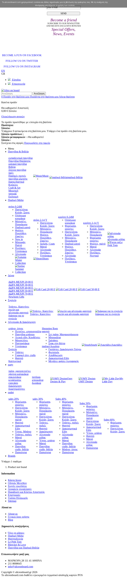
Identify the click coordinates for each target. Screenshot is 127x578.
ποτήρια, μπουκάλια (37, 378)
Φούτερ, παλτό (98, 243)
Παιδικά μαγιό (22, 227)
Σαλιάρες (53, 340)
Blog (10, 519)
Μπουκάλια (54, 337)
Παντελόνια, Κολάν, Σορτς (22, 211)
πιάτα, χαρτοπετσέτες (19, 371)
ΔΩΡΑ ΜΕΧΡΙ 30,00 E (20, 284)
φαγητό (45, 331)
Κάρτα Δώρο (14, 480)
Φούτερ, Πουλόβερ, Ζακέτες (21, 233)
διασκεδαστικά (16, 181)
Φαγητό (19, 358)
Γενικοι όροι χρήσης (18, 516)
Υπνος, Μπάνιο (23, 431)
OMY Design (86, 381)
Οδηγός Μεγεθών (17, 483)
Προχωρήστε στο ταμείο (37, 143)
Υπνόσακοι (21, 346)
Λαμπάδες (116, 344)
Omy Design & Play (61, 380)
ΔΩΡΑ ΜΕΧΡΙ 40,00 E (20, 287)
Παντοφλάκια (22, 343)
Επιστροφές (14, 495)
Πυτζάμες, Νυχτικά (95, 254)
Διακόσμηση (46, 431)
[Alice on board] (10, 90)
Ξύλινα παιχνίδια (17, 169)
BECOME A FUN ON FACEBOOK (22, 55)
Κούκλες (13, 184)
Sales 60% (109, 419)
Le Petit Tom (115, 244)
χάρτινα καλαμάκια (18, 374)
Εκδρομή (13, 196)
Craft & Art (14, 187)
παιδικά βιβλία (75, 177)
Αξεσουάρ (20, 254)
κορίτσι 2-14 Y (91, 223)
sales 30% (38, 398)
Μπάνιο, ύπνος (70, 449)
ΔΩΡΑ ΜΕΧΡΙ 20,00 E (20, 281)
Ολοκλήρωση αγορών (13, 116)
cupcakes (13, 383)
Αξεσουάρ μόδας (20, 442)
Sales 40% (60, 398)
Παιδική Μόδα (15, 535)
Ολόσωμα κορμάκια (20, 217)
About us (13, 513)
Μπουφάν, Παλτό (20, 244)
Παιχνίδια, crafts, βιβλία (22, 448)
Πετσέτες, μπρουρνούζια (28, 331)
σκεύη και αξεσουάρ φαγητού (18, 311)
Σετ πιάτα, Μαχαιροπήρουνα (63, 334)
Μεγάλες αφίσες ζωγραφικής (63, 361)
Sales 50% (85, 403)
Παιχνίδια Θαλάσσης (19, 161)
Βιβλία (12, 167)
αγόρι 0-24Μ (15, 206)
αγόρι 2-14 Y (40, 220)
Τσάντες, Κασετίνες (18, 306)
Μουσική (13, 190)
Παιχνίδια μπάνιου (25, 334)
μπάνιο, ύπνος (15, 328)
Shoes (45, 258)
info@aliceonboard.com (20, 566)
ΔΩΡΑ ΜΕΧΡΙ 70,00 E (20, 293)
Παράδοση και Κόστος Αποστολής (26, 492)
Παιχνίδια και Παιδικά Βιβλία (23, 547)
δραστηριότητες (16, 389)
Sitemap (12, 501)
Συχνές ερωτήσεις (17, 486)
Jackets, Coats (47, 243)
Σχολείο (12, 349)
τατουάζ (12, 193)
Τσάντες (19, 352)
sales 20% (13, 398)
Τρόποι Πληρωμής (18, 498)
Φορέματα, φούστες (70, 227)
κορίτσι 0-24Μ (66, 217)
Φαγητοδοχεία (15, 538)
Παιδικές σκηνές (17, 175)
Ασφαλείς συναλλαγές (20, 489)
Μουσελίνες (21, 340)
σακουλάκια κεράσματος (14, 378)
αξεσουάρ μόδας (116, 239)
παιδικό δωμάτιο (50, 346)
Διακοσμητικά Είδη (58, 358)
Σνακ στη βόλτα (56, 343)
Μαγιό (43, 246)
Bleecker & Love (17, 544)
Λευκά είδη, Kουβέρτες (27, 337)
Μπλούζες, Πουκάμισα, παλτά (21, 416)
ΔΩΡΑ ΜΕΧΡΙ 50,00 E (20, 290)
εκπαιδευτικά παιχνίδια (20, 158)
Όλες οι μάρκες (16, 532)
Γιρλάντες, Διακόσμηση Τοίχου (64, 349)
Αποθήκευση (55, 355)
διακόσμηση (14, 386)
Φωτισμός (53, 352)
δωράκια (36, 383)
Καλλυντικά (14, 361)
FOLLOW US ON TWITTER (22, 60)
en (3, 70)
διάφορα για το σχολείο (16, 317)
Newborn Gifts (16, 296)
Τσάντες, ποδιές (23, 434)
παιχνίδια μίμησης (17, 178)
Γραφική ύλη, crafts (25, 355)
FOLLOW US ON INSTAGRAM (22, 66)
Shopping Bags (50, 328)
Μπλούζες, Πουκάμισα (21, 223)
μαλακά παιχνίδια (17, 164)
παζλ (11, 172)
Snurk (94, 344)
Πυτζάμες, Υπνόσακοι (21, 250)
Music (45, 175)
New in (19, 239)
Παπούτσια (21, 452)
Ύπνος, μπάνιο (47, 440)
